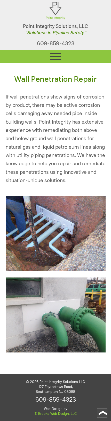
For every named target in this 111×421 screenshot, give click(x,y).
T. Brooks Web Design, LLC (56, 413)
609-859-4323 (55, 43)
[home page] (55, 18)
